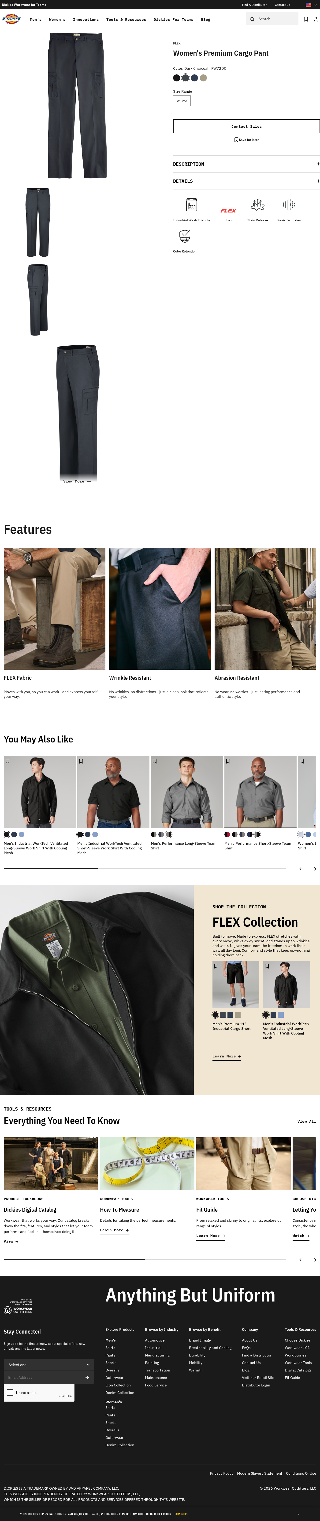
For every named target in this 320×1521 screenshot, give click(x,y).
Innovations (86, 19)
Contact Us (251, 1362)
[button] (246, 164)
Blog (205, 19)
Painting (152, 1362)
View (9, 1241)
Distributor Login (256, 1385)
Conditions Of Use (301, 1473)
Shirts (110, 1347)
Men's (36, 19)
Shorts (110, 1362)
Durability (197, 1355)
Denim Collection (119, 1392)
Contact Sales (246, 126)
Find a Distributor (257, 1355)
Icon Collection (118, 1385)
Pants (110, 1355)
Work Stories (295, 1355)
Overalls (112, 1370)
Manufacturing (157, 1355)
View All (307, 1121)
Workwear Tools (298, 1362)
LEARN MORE (181, 1514)
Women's (57, 19)
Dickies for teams (173, 19)
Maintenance (156, 1377)
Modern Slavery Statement (259, 1473)
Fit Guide (292, 1377)
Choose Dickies (298, 1340)
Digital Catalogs (298, 1370)
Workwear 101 (297, 1347)
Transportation (157, 1370)
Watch (300, 1236)
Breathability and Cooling (210, 1347)
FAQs (246, 1347)
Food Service (156, 1385)
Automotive (155, 1340)
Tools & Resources (126, 19)
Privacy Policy (221, 1473)
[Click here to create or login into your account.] (315, 19)
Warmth (196, 1370)
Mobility (195, 1362)
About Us (249, 1340)
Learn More (225, 1056)
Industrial (153, 1347)
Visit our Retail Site (258, 1377)
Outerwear (114, 1377)
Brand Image (200, 1340)
